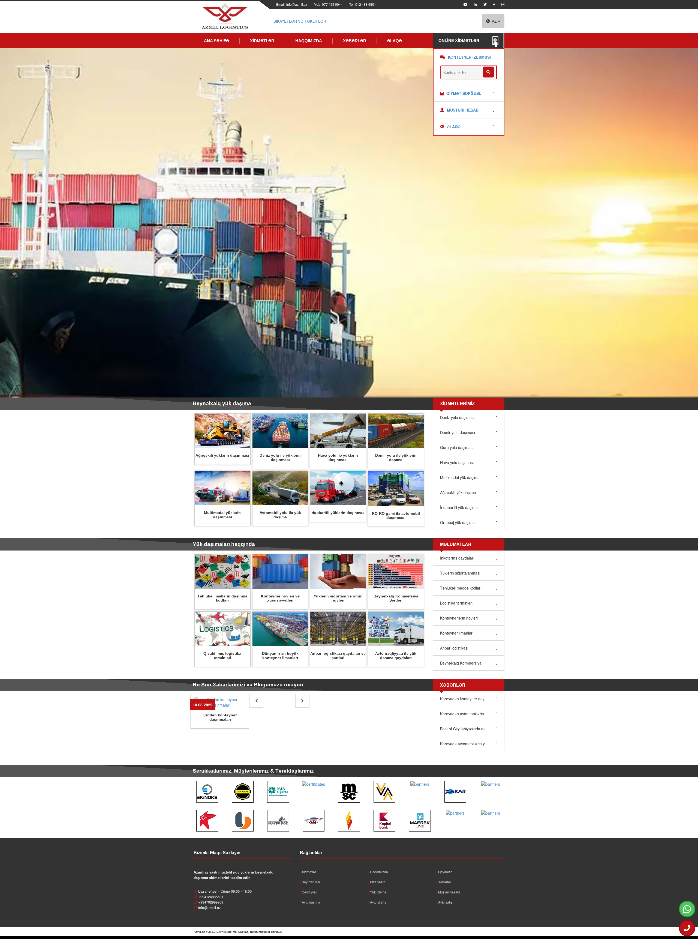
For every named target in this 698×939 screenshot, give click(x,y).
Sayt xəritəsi (310, 882)
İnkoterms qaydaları (457, 558)
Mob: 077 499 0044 (328, 4)
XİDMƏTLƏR (262, 40)
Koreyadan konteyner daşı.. (464, 698)
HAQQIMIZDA (308, 40)
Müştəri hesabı (448, 892)
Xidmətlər (308, 871)
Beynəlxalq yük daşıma (222, 403)
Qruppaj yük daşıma (457, 522)
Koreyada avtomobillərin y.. (463, 743)
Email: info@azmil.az (291, 4)
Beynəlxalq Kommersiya (461, 663)
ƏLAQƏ (394, 40)
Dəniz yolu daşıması (457, 417)
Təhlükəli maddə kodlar (460, 588)
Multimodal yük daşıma (460, 477)
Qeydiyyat (309, 892)
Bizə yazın (377, 882)
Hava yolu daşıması (457, 462)
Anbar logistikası (454, 648)
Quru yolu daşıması (456, 447)
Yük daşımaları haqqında (224, 544)
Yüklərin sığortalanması (460, 573)
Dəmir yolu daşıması (457, 432)
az (495, 21)
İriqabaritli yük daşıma (459, 507)
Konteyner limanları (456, 633)
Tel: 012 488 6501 (362, 4)
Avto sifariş (377, 902)
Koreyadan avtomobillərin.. (463, 713)
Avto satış (444, 902)
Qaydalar (444, 871)
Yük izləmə (377, 892)
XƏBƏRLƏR (354, 40)
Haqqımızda (378, 871)
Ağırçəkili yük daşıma (458, 492)
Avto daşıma (310, 902)
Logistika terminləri (456, 603)
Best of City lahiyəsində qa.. (464, 728)
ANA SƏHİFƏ (216, 40)
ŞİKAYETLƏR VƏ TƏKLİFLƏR (299, 21)
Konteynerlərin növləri (459, 618)
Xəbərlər (444, 882)
